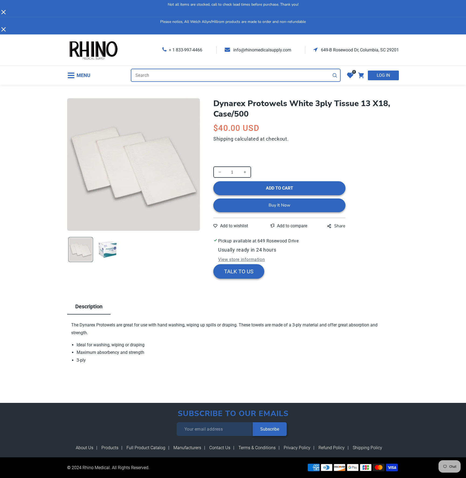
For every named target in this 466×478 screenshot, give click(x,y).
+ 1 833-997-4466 (185, 50)
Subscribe (269, 429)
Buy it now (279, 205)
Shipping (223, 139)
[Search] (335, 75)
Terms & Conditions (257, 447)
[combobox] (236, 75)
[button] (78, 75)
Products (109, 447)
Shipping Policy (367, 447)
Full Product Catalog (145, 447)
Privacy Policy (297, 447)
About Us (84, 447)
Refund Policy (331, 447)
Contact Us (219, 447)
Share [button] (339, 226)
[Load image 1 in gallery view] (80, 249)
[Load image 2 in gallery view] (107, 249)
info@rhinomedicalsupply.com (261, 50)
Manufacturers (187, 447)
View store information (241, 259)
